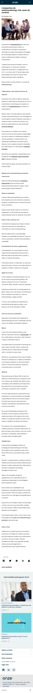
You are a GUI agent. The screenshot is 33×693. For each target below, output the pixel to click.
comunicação (25, 334)
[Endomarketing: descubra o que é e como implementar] (16, 623)
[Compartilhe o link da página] (29, 561)
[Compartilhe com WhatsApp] (17, 560)
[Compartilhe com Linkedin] (23, 560)
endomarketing (16, 44)
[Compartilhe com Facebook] (4, 560)
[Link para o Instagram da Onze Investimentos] (14, 670)
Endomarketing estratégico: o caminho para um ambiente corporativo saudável (16, 606)
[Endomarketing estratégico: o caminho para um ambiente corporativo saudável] (16, 591)
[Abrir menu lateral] (2, 2)
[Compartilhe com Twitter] (10, 560)
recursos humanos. (7, 126)
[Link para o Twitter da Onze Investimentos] (9, 670)
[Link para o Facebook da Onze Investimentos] (3, 670)
